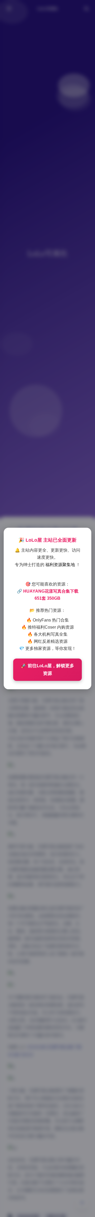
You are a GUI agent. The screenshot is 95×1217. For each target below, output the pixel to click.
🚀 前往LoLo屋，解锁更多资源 (47, 669)
